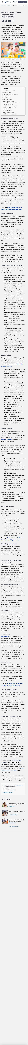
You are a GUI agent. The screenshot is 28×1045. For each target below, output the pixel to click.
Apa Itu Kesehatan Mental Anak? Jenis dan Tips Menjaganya (16, 820)
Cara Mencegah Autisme (8, 112)
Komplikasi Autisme (7, 99)
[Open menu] (2, 2)
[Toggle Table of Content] (22, 89)
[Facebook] (13, 21)
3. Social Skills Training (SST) (10, 107)
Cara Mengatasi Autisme (8, 101)
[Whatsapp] (3, 21)
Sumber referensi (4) (8, 792)
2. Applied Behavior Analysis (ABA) (11, 105)
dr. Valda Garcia (19, 785)
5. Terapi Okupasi (7, 110)
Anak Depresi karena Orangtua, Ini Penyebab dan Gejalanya (17, 804)
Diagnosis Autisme (6, 97)
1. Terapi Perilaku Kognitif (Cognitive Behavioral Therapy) (11, 103)
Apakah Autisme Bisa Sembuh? (9, 114)
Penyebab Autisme (6, 92)
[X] (9, 21)
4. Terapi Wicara (7, 109)
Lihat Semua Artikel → (14, 826)
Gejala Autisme (6, 96)
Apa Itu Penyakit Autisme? (8, 91)
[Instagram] (6, 21)
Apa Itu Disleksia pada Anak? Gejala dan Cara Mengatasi (17, 812)
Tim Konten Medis (11, 790)
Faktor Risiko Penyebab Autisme (10, 94)
